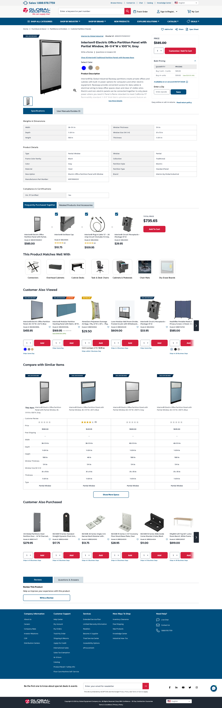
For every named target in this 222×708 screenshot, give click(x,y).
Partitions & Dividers (58, 28)
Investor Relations (31, 633)
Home (25, 28)
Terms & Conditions (106, 705)
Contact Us (131, 3)
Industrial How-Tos (120, 638)
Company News (30, 629)
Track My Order (60, 633)
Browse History (116, 3)
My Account (58, 624)
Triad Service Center (91, 638)
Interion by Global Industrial (92, 36)
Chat (141, 3)
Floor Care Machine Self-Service (66, 671)
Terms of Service (138, 692)
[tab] (38, 111)
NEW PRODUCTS (121, 21)
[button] (186, 3)
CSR (25, 638)
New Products (118, 629)
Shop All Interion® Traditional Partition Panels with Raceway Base (107, 57)
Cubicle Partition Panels (81, 28)
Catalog (150, 3)
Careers (27, 624)
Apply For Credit (60, 643)
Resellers (86, 629)
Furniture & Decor (39, 28)
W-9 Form (57, 657)
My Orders (58, 629)
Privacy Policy (124, 692)
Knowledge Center (164, 3)
